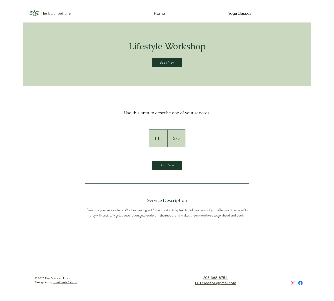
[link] (167, 62)
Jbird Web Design (65, 282)
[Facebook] (300, 283)
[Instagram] (293, 283)
